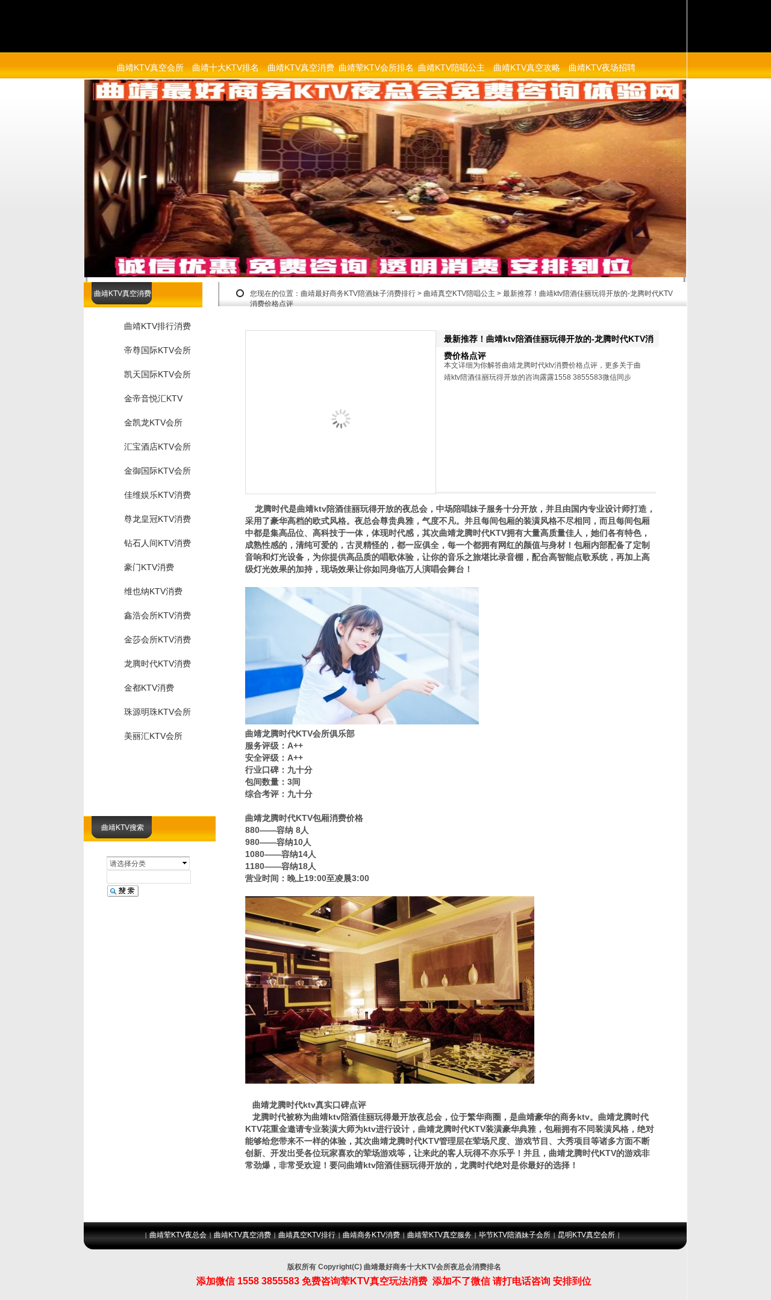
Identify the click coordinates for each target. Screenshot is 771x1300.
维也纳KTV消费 (153, 591)
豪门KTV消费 (149, 567)
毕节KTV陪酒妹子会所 (515, 1235)
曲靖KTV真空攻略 (526, 67)
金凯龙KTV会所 (153, 422)
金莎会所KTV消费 (157, 639)
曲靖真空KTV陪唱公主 (459, 293)
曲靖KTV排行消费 (157, 326)
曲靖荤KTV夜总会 (178, 1235)
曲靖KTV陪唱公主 (451, 67)
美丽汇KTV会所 (153, 736)
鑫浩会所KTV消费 (157, 615)
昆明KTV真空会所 (586, 1235)
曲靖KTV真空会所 (150, 67)
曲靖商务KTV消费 (371, 1235)
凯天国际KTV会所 (157, 374)
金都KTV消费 (149, 687)
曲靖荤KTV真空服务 (439, 1235)
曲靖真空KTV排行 (307, 1235)
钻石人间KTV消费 (157, 543)
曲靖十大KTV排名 (225, 67)
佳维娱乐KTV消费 (157, 495)
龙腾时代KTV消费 (157, 663)
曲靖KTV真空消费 (300, 67)
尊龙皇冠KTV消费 (157, 519)
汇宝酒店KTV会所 (157, 446)
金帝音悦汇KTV (153, 398)
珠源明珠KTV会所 (157, 712)
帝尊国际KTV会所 (157, 350)
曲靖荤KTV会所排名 (376, 67)
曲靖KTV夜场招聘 (602, 67)
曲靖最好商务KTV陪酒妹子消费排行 (358, 293)
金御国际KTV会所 (157, 471)
